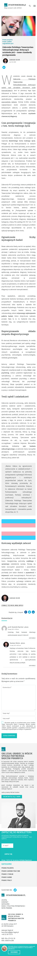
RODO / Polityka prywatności (13, 906)
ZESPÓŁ (4, 900)
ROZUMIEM (14, 952)
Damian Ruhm (14, 60)
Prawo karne (6, 877)
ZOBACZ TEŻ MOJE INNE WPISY (12, 605)
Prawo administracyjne (10, 871)
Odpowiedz (32, 638)
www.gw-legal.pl (6, 789)
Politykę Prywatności (26, 860)
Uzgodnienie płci (7, 43)
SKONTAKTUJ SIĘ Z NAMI (11, 797)
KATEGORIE (6, 864)
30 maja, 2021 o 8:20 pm (15, 645)
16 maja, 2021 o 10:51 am (13, 629)
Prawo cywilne (7, 42)
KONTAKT (4, 902)
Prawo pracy (6, 880)
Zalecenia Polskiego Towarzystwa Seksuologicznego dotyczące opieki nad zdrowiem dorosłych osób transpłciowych (18, 84)
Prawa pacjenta (7, 40)
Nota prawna (6, 908)
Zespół (22, 787)
